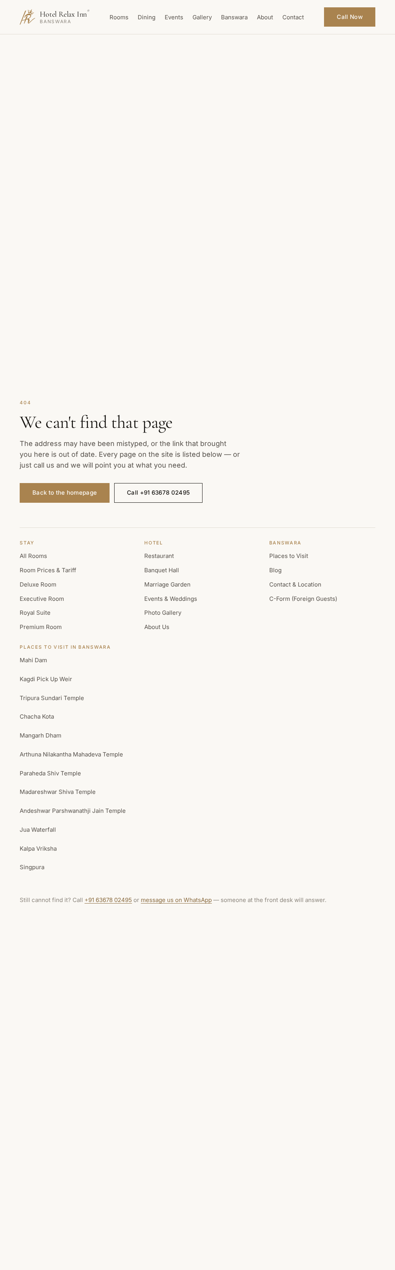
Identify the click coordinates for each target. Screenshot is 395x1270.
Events (174, 17)
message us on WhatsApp (176, 900)
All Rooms (33, 556)
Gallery (202, 17)
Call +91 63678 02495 (158, 492)
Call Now (349, 16)
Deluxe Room (38, 584)
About (265, 17)
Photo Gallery (162, 612)
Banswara (234, 17)
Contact (293, 17)
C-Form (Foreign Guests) (303, 598)
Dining (146, 17)
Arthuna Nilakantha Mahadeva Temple (71, 754)
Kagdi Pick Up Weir (46, 679)
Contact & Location (295, 584)
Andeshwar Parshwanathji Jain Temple (73, 810)
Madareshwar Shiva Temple (58, 791)
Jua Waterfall (38, 829)
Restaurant (159, 556)
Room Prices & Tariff (48, 570)
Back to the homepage (64, 492)
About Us (156, 627)
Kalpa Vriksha (38, 848)
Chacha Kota (37, 716)
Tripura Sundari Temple (52, 698)
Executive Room (42, 598)
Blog (275, 570)
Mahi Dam (33, 660)
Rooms (119, 17)
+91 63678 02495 (108, 900)
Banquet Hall (161, 570)
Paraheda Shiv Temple (50, 773)
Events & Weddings (170, 598)
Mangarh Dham (40, 735)
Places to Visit (288, 556)
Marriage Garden (167, 584)
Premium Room (41, 627)
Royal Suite (35, 612)
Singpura (32, 867)
